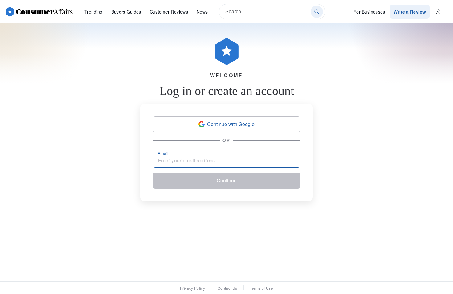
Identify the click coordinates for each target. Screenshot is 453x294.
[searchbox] (272, 11)
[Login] (438, 11)
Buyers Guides (126, 12)
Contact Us (227, 288)
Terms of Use (261, 288)
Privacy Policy (192, 288)
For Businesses (369, 12)
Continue (227, 180)
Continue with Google (231, 124)
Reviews (169, 12)
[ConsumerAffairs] (39, 12)
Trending (93, 12)
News (202, 12)
